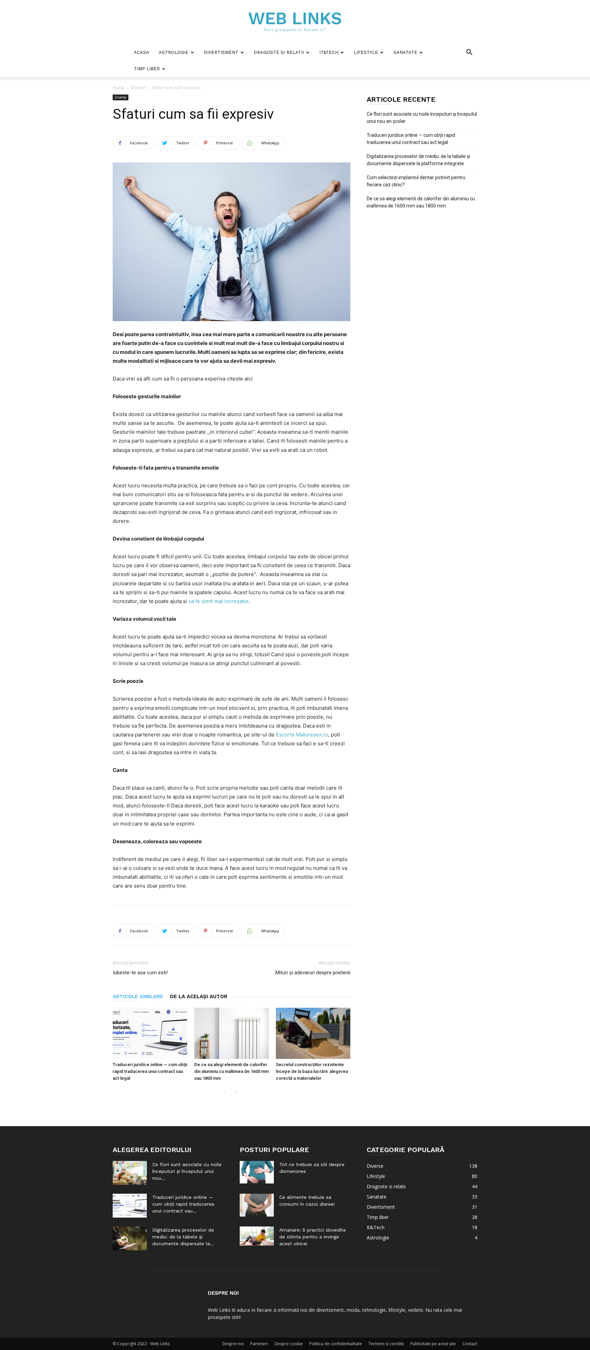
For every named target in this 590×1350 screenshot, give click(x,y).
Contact (469, 1344)
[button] (469, 53)
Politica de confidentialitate (335, 1344)
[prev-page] (225, 1092)
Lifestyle (366, 52)
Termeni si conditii (386, 1344)
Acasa (141, 52)
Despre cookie (289, 1344)
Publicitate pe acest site (433, 1344)
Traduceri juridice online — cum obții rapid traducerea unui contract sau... (183, 1203)
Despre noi (233, 1344)
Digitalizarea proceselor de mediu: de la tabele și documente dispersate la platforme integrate (418, 160)
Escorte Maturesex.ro (302, 734)
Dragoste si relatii (279, 52)
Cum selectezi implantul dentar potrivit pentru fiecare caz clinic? (416, 181)
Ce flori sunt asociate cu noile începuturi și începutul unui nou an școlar (422, 117)
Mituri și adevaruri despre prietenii (313, 973)
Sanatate (405, 52)
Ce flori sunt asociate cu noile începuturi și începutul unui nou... (187, 1171)
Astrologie (173, 52)
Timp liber (147, 68)
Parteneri (259, 1344)
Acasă (118, 87)
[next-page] (235, 1092)
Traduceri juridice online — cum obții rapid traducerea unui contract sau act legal (150, 1071)
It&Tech (328, 52)
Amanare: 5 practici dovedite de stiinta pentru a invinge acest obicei (312, 1236)
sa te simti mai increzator (218, 601)
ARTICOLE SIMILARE (138, 996)
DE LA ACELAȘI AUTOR (198, 996)
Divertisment (221, 52)
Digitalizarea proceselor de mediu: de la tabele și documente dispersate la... (183, 1236)
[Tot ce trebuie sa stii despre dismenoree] (257, 1172)
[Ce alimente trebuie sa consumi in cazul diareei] (257, 1205)
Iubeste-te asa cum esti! (140, 973)
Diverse (138, 87)
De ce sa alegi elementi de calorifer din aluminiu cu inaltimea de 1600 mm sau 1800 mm (231, 1071)
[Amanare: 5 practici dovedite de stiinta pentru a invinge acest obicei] (257, 1236)
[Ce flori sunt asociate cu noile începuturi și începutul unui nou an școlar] (130, 1173)
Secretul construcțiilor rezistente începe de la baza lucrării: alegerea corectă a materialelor (312, 1071)
